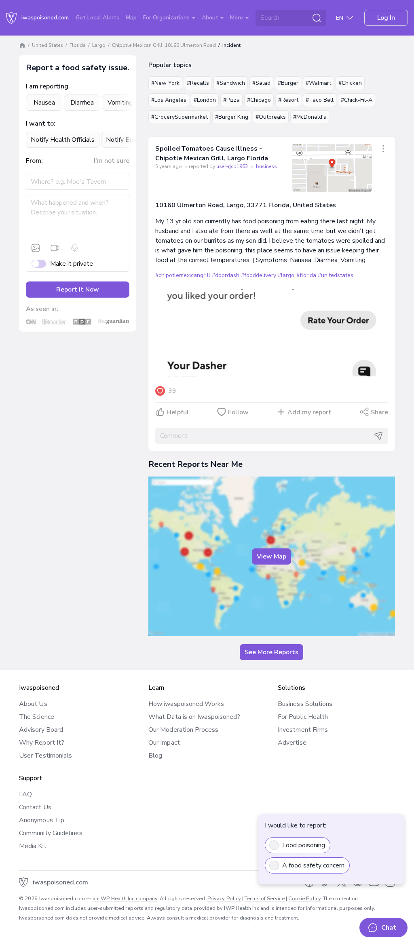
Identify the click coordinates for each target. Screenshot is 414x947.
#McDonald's (309, 117)
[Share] (383, 148)
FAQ (25, 794)
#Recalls (198, 83)
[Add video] (55, 248)
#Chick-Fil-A (356, 100)
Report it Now (77, 289)
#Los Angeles (168, 100)
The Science (36, 716)
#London (205, 100)
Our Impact (164, 742)
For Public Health (303, 716)
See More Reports (271, 652)
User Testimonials (45, 755)
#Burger (288, 83)
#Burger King (231, 117)
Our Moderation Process (183, 729)
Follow (238, 412)
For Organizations (167, 17)
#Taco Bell (320, 100)
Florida (78, 45)
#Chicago (259, 100)
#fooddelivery (258, 275)
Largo (99, 45)
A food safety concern (313, 865)
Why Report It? (41, 742)
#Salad (261, 83)
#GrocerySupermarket (179, 117)
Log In (386, 17)
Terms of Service (264, 898)
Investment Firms (303, 729)
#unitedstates (335, 275)
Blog (155, 755)
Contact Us (35, 807)
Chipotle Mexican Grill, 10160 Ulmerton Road (164, 45)
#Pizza (231, 100)
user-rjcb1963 (232, 166)
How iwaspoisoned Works (186, 703)
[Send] (378, 436)
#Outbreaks (271, 117)
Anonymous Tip (41, 820)
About (211, 17)
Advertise (292, 742)
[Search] (316, 18)
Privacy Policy (224, 898)
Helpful (178, 412)
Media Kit (32, 846)
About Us (33, 703)
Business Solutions (305, 703)
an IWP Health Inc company (125, 898)
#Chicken (350, 83)
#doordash (225, 275)
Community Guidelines (50, 833)
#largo (286, 275)
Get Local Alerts (97, 17)
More (237, 17)
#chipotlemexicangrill (182, 275)
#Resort (288, 100)
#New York (165, 83)
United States (47, 45)
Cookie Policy (304, 898)
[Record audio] (74, 248)
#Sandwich (230, 83)
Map (131, 17)
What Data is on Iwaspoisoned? (194, 716)
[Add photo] (35, 248)
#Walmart (318, 83)
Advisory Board (41, 729)
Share (379, 412)
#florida (306, 275)
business (266, 166)
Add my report (309, 412)
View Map (271, 556)
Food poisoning (303, 845)
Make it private (71, 263)
